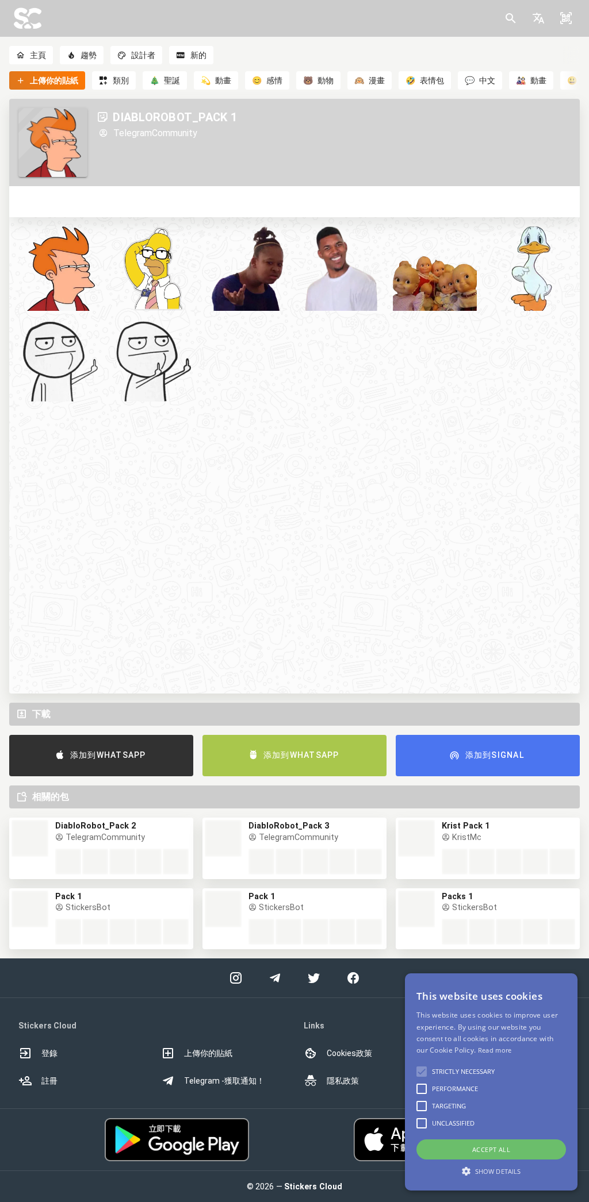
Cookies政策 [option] (349, 1053)
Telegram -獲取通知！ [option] (224, 1080)
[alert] (491, 1082)
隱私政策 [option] (343, 1080)
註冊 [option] (49, 1080)
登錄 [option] (49, 1053)
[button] (538, 18)
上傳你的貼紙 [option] (208, 1053)
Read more (495, 1050)
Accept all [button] (491, 1149)
